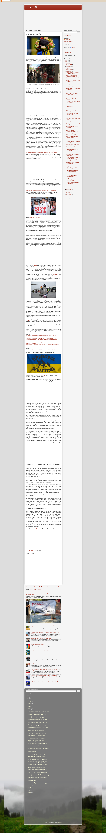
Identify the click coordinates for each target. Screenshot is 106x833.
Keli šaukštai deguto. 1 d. (71, 134)
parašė (39, 300)
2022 (28, 795)
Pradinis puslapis (43, 587)
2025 (66, 58)
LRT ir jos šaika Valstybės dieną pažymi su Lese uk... (72, 165)
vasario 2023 (69, 194)
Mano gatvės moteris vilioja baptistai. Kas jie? (71, 116)
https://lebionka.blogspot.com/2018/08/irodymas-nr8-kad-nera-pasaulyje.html (41, 190)
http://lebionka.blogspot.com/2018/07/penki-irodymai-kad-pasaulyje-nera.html (41, 335)
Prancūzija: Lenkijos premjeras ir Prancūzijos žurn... (72, 183)
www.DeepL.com (37, 528)
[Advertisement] (53, 20)
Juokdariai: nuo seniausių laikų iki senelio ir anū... (72, 78)
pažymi (35, 265)
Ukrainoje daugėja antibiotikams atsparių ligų (36, 767)
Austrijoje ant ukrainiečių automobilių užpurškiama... (38, 743)
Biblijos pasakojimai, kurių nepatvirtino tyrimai (71, 111)
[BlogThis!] (37, 550)
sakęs (28, 320)
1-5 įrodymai (31, 217)
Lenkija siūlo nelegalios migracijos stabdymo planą (72, 150)
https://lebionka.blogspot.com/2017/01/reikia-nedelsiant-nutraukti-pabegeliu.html (41, 345)
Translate (73, 47)
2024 (66, 60)
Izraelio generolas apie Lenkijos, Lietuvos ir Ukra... (72, 86)
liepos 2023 (68, 71)
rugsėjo (29, 706)
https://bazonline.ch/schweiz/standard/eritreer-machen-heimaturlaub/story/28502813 (42, 344)
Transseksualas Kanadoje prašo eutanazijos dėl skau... (72, 73)
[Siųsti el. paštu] (36, 550)
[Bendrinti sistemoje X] (38, 550)
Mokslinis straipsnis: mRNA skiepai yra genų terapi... (73, 168)
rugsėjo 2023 (69, 68)
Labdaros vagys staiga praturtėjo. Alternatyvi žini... (72, 185)
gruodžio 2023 (69, 63)
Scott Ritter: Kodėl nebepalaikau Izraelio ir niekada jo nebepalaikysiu (44, 675)
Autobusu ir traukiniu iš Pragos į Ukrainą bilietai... (72, 139)
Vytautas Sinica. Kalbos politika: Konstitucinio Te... (72, 94)
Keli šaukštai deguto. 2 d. (71, 133)
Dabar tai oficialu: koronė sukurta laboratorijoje (40, 650)
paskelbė (55, 274)
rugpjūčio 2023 (69, 69)
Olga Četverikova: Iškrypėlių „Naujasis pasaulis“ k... (71, 176)
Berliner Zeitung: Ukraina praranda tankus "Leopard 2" (73, 173)
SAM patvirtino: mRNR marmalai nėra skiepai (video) (41, 638)
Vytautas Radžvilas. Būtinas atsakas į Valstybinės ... (38, 717)
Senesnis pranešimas (55, 587)
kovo (29, 790)
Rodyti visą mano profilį (68, 41)
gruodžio (30, 701)
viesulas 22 (31, 7)
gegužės (30, 787)
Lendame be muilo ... (70, 106)
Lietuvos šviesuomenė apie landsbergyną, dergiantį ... (71, 76)
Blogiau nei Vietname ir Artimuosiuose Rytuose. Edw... (72, 131)
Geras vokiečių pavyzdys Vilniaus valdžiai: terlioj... (72, 97)
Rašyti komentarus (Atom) (36, 589)
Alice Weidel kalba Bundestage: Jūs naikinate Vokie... (73, 158)
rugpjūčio (30, 708)
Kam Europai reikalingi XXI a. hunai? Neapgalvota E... (73, 99)
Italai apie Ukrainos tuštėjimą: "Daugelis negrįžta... (72, 109)
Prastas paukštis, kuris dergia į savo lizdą (36, 730)
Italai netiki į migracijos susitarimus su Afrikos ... (37, 741)
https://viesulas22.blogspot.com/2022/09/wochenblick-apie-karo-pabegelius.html (42, 349)
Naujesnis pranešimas (31, 587)
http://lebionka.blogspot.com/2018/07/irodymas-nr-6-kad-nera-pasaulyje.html (41, 336)
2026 (66, 56)
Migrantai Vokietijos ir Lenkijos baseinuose (36, 745)
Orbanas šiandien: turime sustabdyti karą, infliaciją (37, 720)
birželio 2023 (69, 187)
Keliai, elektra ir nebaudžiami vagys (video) (36, 740)
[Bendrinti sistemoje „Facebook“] (39, 550)
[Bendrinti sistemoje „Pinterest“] (40, 550)
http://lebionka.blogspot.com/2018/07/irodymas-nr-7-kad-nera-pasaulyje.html (41, 338)
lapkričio (29, 703)
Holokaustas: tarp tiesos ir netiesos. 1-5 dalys (36, 756)
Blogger (59, 822)
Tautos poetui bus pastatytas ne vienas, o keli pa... (72, 91)
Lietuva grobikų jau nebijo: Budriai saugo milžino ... (72, 145)
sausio (29, 793)
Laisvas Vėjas (68, 39)
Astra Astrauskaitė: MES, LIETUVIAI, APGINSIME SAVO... (73, 114)
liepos (29, 709)
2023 (66, 61)
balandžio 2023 (69, 191)
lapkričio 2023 (69, 64)
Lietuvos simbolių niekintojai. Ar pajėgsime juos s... (72, 152)
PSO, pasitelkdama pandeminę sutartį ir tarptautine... (72, 179)
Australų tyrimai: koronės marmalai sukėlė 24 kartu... (73, 81)
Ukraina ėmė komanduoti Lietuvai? (37, 644)
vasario (29, 792)
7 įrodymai (38, 217)
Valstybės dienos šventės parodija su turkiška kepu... (72, 163)
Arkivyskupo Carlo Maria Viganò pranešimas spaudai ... (72, 171)
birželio (29, 785)
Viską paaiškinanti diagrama (71, 128)
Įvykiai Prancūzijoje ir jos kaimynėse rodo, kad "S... (37, 764)
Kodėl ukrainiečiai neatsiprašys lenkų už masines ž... (72, 137)
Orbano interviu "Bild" (70, 180)
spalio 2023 (68, 66)
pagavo (49, 242)
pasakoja (43, 375)
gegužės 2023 (69, 189)
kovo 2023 (68, 192)
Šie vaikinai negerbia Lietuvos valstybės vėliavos (72, 147)
